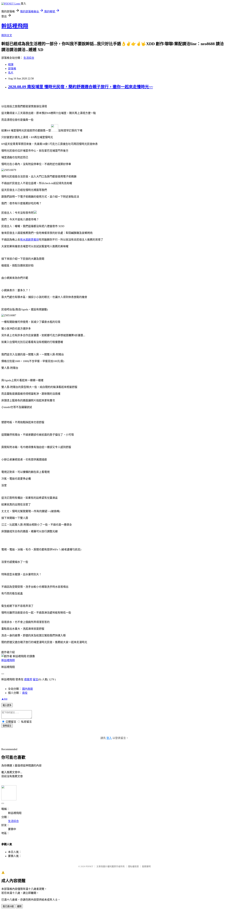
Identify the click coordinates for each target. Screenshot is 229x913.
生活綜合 (28, 57)
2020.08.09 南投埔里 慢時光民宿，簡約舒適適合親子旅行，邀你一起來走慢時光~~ (80, 87)
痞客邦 (28, 679)
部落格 (12, 68)
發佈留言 (7, 725)
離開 (19, 906)
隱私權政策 (133, 866)
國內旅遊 (27, 688)
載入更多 (7, 705)
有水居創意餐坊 (29, 239)
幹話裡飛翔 (14, 26)
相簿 (10, 64)
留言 (35, 679)
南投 (24, 692)
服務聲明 (146, 866)
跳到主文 (6, 35)
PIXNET (89, 866)
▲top (4, 698)
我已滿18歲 (8, 906)
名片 (10, 72)
